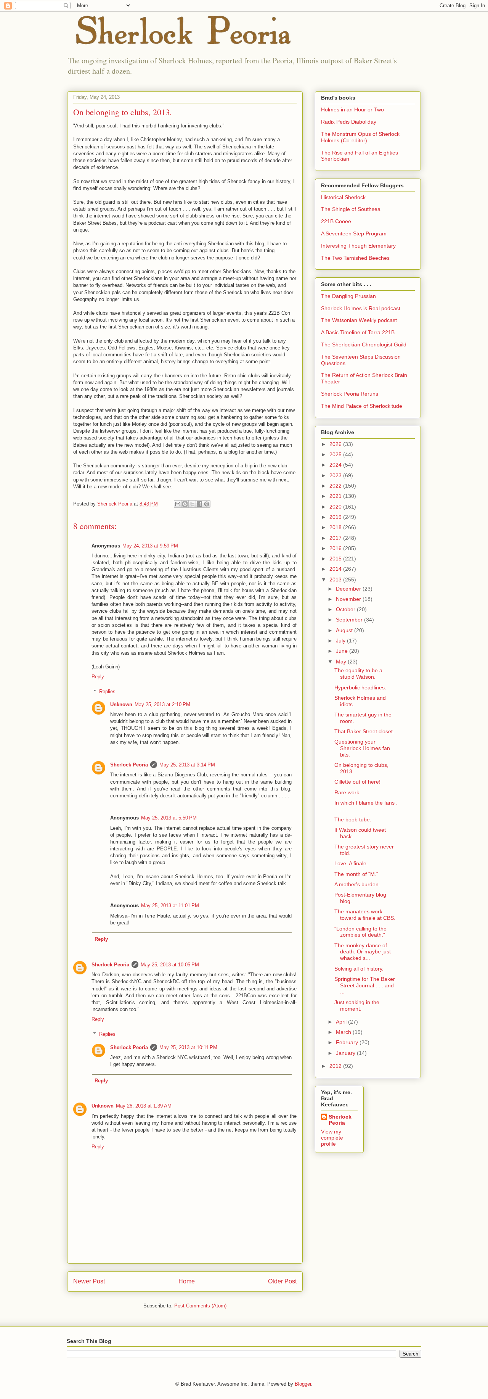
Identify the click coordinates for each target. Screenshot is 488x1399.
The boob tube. (352, 819)
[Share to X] (192, 504)
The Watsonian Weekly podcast (359, 320)
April (342, 1022)
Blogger (303, 1384)
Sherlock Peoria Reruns (349, 394)
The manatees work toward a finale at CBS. (364, 914)
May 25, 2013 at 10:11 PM (188, 1047)
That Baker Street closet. (364, 731)
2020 (336, 507)
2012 (336, 1066)
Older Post (282, 1281)
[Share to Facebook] (199, 504)
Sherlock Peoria (129, 765)
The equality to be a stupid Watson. (358, 673)
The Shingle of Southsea (350, 209)
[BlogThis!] (185, 504)
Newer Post (89, 1281)
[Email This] (177, 504)
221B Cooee (336, 221)
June (342, 651)
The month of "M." (356, 874)
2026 (336, 444)
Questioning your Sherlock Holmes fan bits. (362, 748)
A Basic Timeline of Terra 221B (358, 332)
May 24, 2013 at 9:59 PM (150, 546)
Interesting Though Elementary (358, 246)
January (346, 1053)
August (345, 630)
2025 (336, 454)
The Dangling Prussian (348, 296)
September (350, 620)
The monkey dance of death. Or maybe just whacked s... (362, 951)
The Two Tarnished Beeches (355, 258)
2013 (336, 579)
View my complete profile (332, 1138)
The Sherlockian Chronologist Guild (363, 344)
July (341, 641)
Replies (107, 691)
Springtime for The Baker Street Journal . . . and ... (364, 985)
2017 (336, 538)
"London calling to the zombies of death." (360, 932)
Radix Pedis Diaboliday (348, 122)
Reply (98, 676)
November (349, 599)
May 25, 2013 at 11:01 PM (170, 905)
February (348, 1042)
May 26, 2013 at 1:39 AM (144, 1106)
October (346, 609)
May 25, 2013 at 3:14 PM (187, 765)
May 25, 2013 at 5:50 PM (169, 818)
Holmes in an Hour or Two (352, 109)
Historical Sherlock (343, 197)
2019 (336, 517)
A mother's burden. (357, 884)
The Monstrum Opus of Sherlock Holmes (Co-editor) (360, 137)
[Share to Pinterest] (206, 504)
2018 (336, 527)
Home (186, 1281)
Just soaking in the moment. (356, 1005)
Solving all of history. (359, 969)
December (349, 589)
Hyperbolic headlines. (360, 687)
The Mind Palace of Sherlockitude (361, 406)
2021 (336, 496)
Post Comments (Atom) (200, 1306)
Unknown (121, 704)
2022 (336, 486)
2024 (336, 465)
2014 (336, 569)
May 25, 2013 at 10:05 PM (170, 965)
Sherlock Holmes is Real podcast (360, 308)
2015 (336, 558)
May (342, 661)
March (344, 1032)
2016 (336, 548)
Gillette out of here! (357, 782)
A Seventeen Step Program (354, 233)
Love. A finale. (351, 863)
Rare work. (347, 792)
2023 (336, 475)
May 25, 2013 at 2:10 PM (162, 704)
